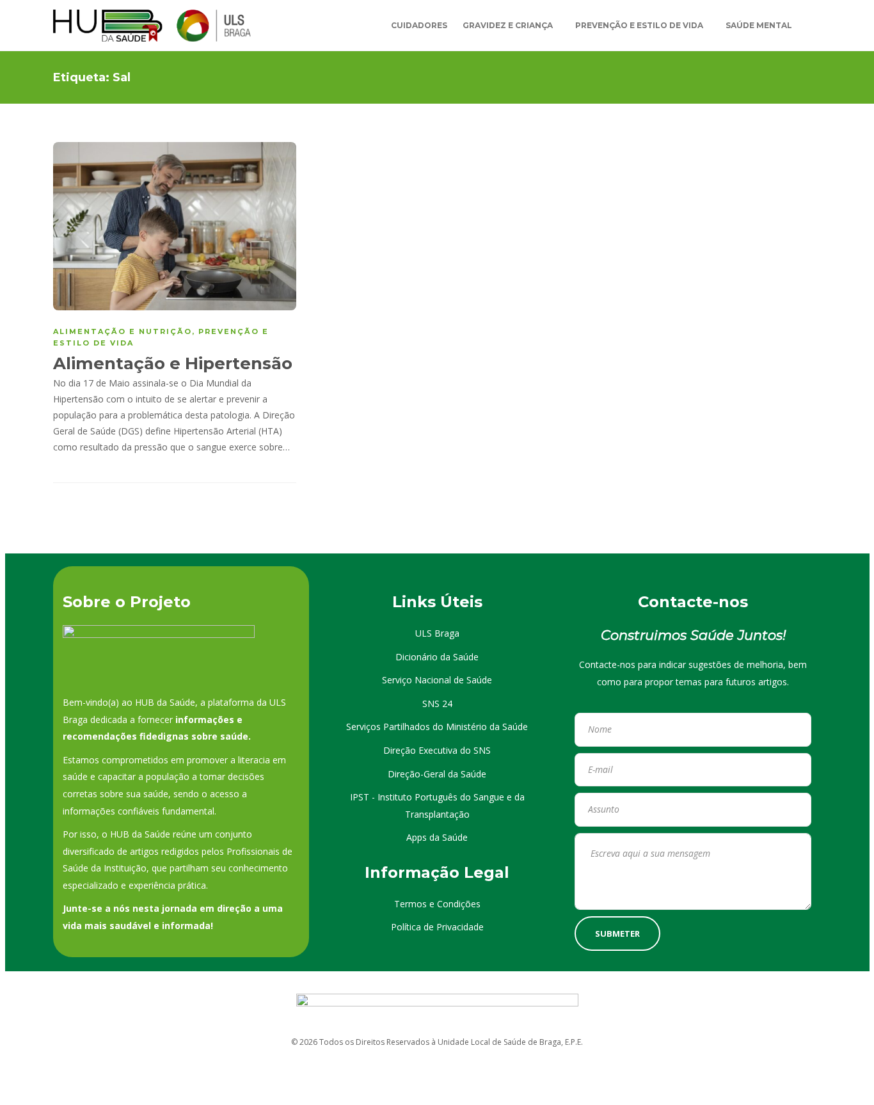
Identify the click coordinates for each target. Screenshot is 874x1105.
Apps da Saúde (437, 837)
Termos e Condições (437, 904)
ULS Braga (437, 633)
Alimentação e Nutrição (122, 331)
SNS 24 (437, 703)
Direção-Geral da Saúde (437, 774)
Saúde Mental (759, 25)
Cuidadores (419, 25)
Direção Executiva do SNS (437, 750)
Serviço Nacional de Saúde (437, 680)
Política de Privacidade (437, 927)
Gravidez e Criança (508, 25)
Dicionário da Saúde (437, 657)
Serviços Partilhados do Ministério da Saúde (437, 726)
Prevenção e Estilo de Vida (639, 25)
